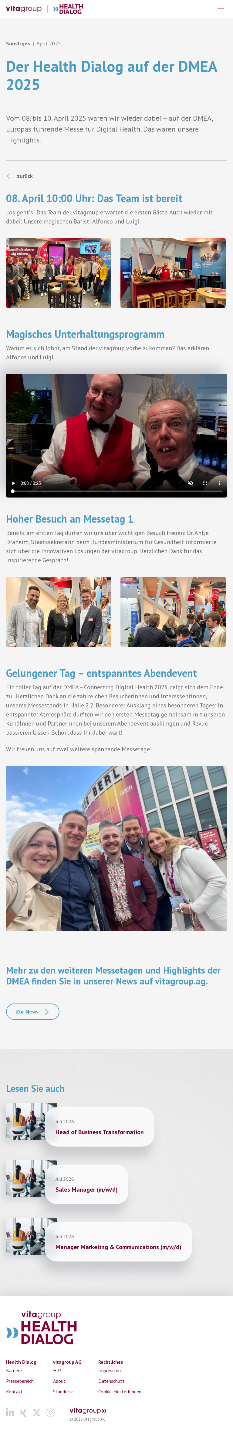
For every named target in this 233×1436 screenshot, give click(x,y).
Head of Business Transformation (100, 1132)
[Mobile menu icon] (221, 9)
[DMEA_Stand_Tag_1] (173, 612)
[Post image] (31, 1121)
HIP (57, 1370)
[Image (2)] (173, 273)
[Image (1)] (58, 273)
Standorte (63, 1392)
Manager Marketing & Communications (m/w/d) (118, 1247)
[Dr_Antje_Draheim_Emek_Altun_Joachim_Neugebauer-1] (58, 612)
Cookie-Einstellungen (119, 1392)
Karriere (14, 1370)
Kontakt (14, 1392)
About (59, 1381)
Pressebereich (20, 1381)
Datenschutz (111, 1381)
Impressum (109, 1370)
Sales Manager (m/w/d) (87, 1189)
